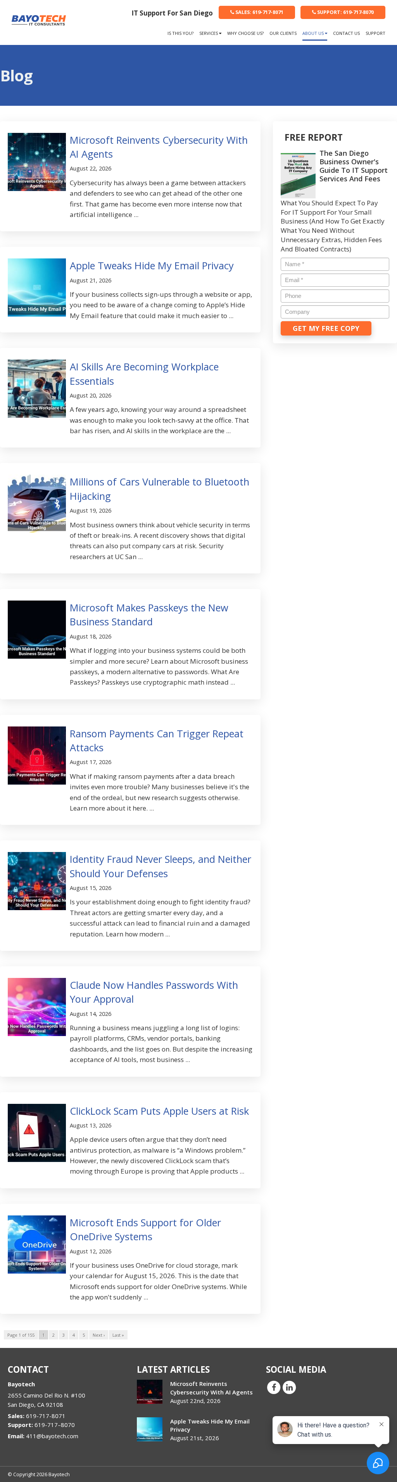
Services (209, 33)
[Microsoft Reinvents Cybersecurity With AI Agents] (149, 1392)
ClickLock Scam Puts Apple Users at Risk (159, 1110)
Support (375, 33)
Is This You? (180, 33)
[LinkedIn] (289, 1387)
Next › (99, 1335)
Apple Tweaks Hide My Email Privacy (152, 265)
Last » (118, 1335)
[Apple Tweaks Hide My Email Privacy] (149, 1429)
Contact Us (346, 33)
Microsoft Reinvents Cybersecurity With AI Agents (211, 1388)
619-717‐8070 (345, 12)
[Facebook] (273, 1387)
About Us (313, 33)
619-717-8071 (259, 12)
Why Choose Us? (245, 33)
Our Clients (283, 33)
